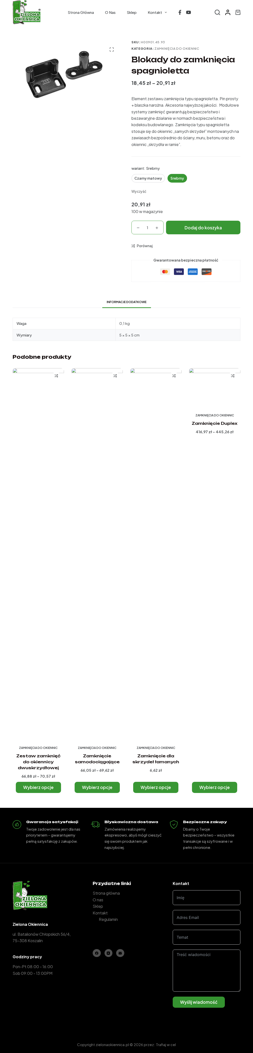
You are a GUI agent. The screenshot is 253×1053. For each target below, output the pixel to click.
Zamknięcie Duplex (214, 423)
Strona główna (81, 12)
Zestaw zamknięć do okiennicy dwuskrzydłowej (38, 761)
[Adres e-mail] (120, 953)
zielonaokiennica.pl (112, 1044)
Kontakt (155, 12)
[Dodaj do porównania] (56, 376)
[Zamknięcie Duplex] (214, 387)
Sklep (132, 12)
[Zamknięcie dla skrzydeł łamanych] (156, 553)
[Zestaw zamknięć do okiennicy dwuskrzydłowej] (38, 553)
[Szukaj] (217, 12)
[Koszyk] (237, 12)
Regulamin (108, 919)
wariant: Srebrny (145, 168)
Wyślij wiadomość (198, 1002)
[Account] (228, 12)
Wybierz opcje (38, 787)
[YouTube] (188, 12)
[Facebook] (179, 12)
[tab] (126, 302)
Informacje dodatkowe (127, 302)
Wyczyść (138, 191)
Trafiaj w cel (166, 1044)
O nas (110, 12)
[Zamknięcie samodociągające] (97, 553)
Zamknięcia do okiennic (176, 48)
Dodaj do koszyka (203, 227)
